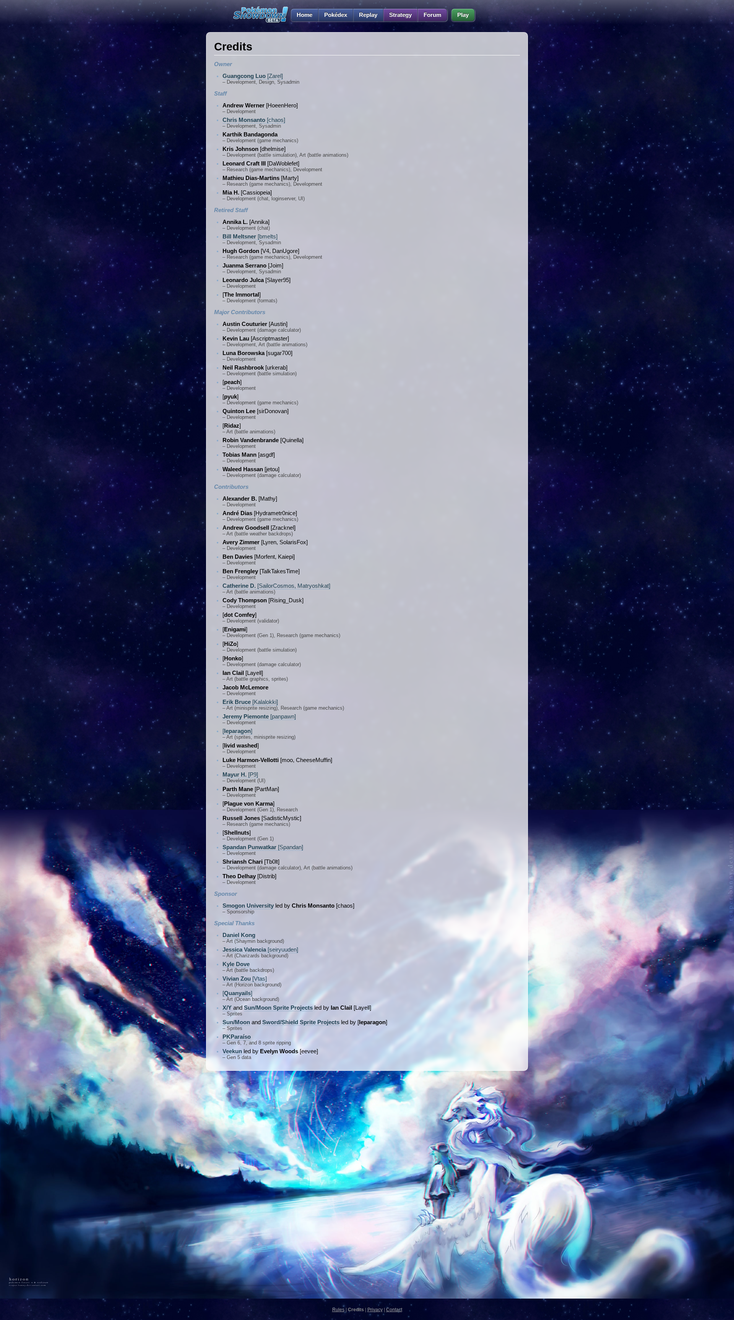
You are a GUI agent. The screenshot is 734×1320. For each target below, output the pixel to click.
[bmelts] (250, 237)
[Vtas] (244, 979)
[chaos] (253, 120)
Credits (356, 1309)
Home (304, 15)
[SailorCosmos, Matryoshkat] (276, 586)
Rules (338, 1309)
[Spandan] (262, 847)
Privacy (375, 1309)
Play (463, 15)
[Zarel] (252, 76)
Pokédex (335, 15)
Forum (432, 15)
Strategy (400, 15)
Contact (394, 1309)
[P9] (240, 775)
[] (237, 731)
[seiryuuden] (260, 950)
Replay (368, 15)
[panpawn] (259, 717)
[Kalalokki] (250, 702)
